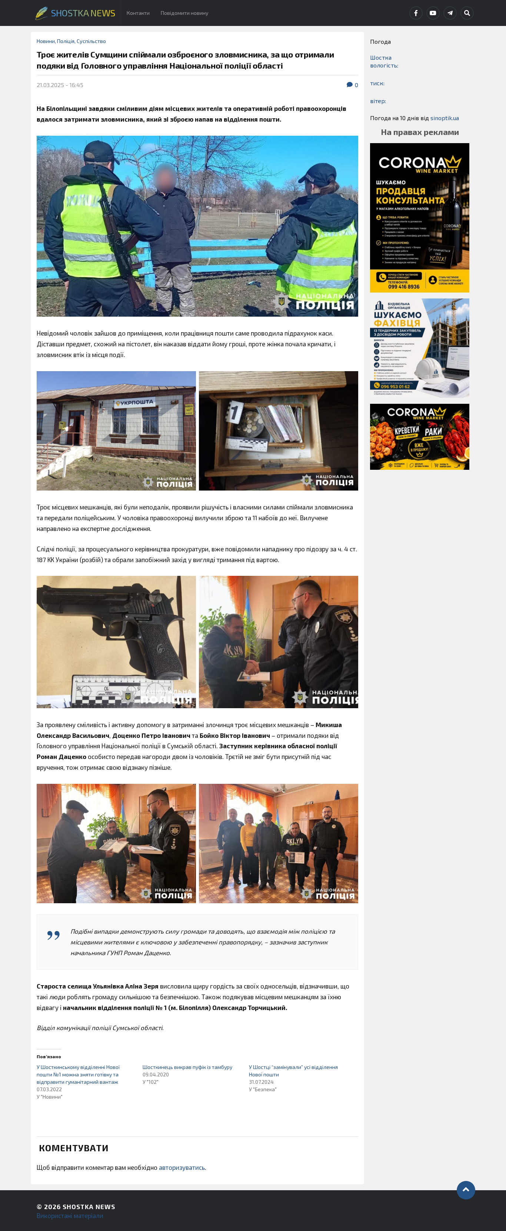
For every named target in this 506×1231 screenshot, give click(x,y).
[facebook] (416, 13)
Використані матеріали (70, 1215)
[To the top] (466, 1190)
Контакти (138, 13)
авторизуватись (182, 1167)
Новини (46, 41)
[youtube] (433, 13)
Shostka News (89, 1206)
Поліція (65, 41)
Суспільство (91, 41)
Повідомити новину (185, 13)
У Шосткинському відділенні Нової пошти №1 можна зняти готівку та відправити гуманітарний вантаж (78, 1074)
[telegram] (450, 13)
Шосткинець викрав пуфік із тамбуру (187, 1067)
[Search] (467, 13)
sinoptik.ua (444, 117)
